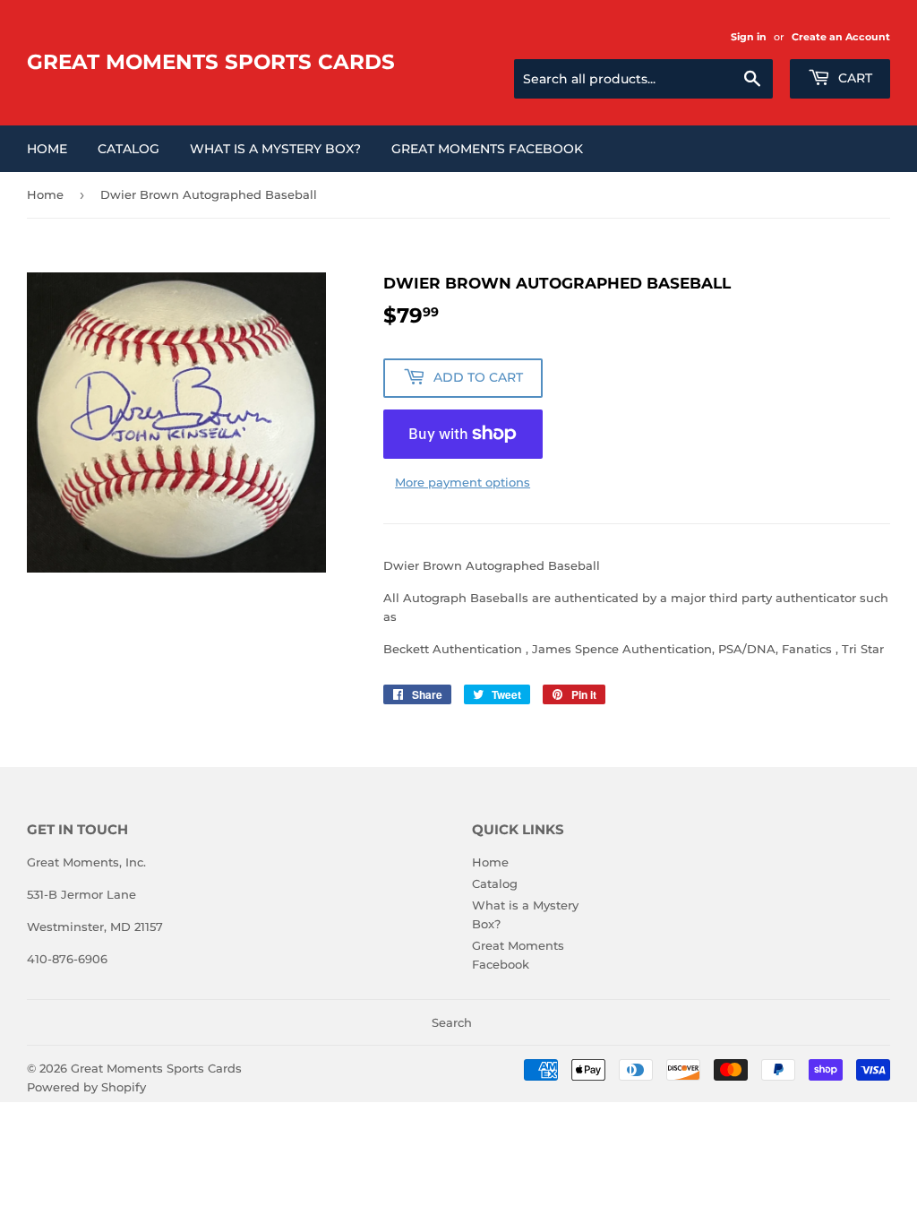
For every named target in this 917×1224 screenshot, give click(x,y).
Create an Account (841, 36)
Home (47, 149)
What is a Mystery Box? (275, 149)
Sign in (749, 36)
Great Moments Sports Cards (211, 61)
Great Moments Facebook (487, 149)
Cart (853, 78)
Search (452, 1022)
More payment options (462, 482)
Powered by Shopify (86, 1087)
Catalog (128, 149)
